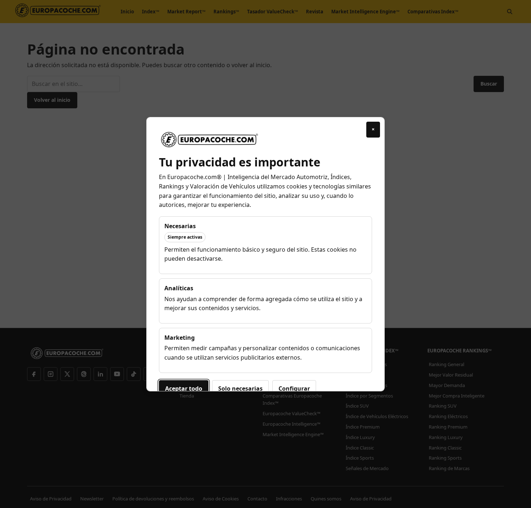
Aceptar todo (183, 388)
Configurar (294, 388)
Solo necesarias (240, 388)
